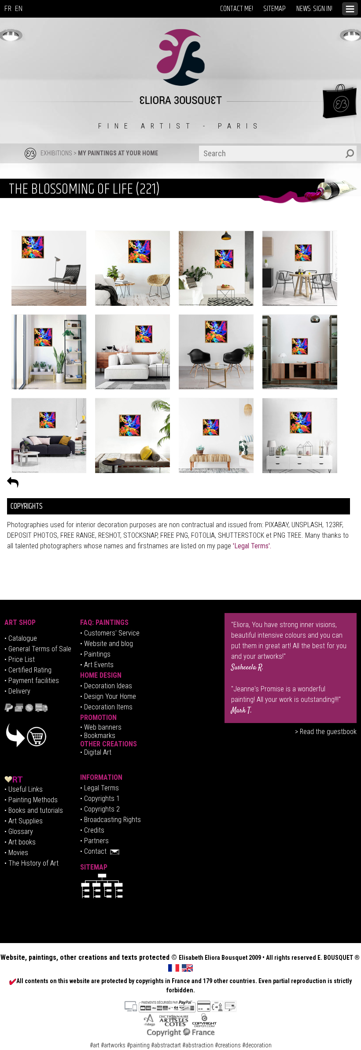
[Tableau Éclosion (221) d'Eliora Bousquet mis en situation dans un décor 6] (299, 351)
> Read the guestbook (326, 731)
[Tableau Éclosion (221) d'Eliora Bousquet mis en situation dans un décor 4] (299, 268)
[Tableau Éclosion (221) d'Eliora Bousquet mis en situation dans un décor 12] (299, 435)
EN (18, 8)
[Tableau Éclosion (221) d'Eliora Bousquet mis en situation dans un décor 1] (132, 268)
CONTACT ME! (236, 9)
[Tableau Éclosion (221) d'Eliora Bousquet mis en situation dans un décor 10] (132, 435)
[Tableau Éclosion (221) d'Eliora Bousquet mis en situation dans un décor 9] (48, 435)
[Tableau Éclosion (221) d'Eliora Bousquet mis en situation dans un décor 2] (48, 268)
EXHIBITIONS (56, 153)
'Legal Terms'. (251, 546)
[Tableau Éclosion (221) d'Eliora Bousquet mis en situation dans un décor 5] (48, 351)
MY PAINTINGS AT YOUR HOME (118, 153)
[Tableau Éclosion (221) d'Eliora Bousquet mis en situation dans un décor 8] (216, 351)
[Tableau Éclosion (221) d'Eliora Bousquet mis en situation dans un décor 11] (216, 435)
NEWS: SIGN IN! (314, 9)
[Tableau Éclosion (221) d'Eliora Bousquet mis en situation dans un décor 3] (216, 268)
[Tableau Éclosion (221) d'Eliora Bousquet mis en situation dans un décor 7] (132, 351)
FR (7, 8)
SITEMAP (275, 9)
